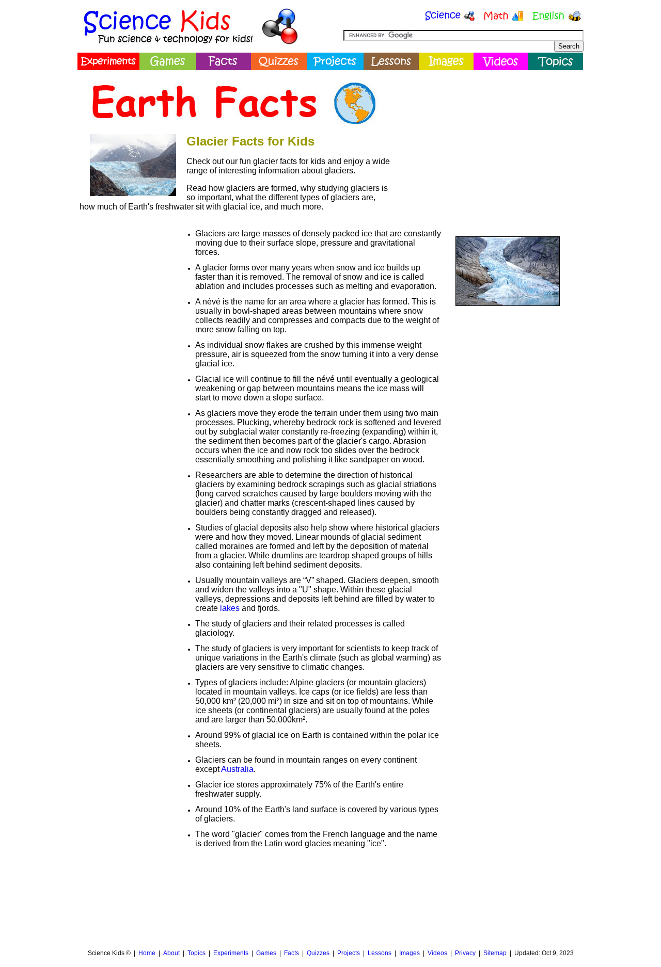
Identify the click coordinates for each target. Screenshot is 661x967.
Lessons (379, 953)
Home (146, 953)
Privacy (465, 953)
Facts (291, 953)
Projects (348, 953)
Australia (237, 769)
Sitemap (495, 953)
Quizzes (318, 953)
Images (409, 953)
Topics (196, 953)
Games (266, 953)
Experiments (230, 953)
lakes (230, 608)
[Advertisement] (488, 147)
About (171, 953)
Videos (437, 953)
